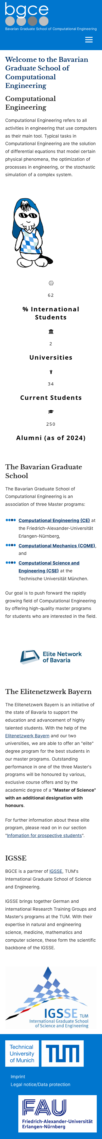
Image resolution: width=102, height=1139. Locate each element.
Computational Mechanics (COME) (57, 545)
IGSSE (55, 871)
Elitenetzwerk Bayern (27, 735)
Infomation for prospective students (44, 835)
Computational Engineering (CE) (54, 520)
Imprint (18, 1076)
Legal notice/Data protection (40, 1084)
